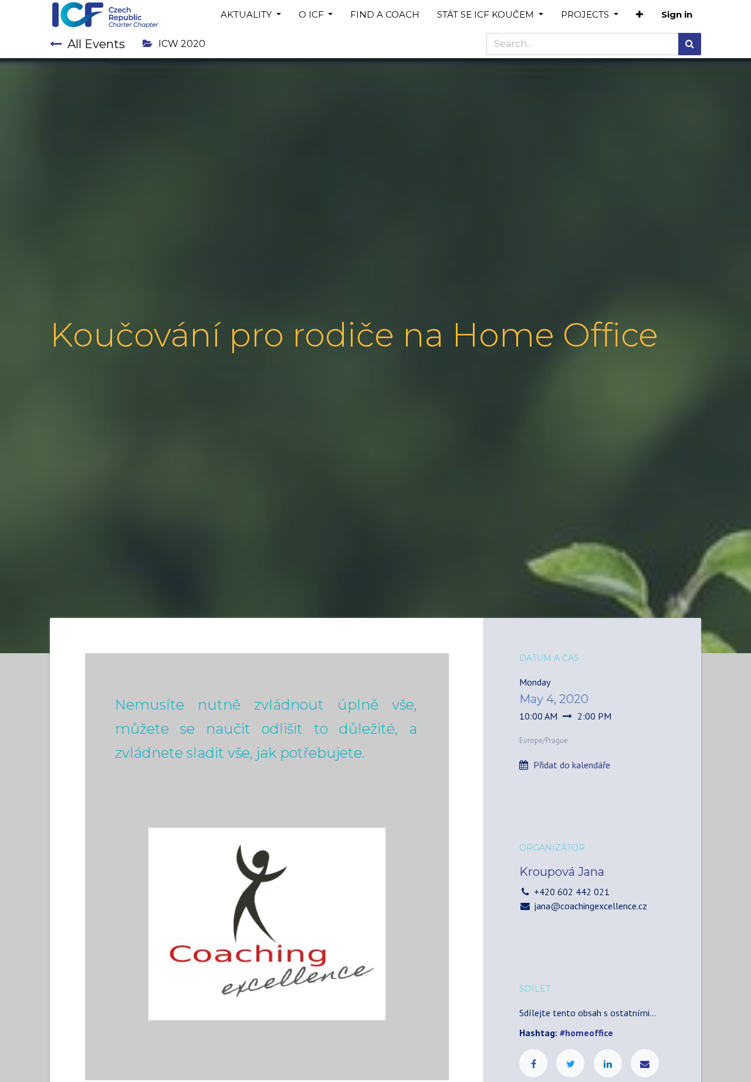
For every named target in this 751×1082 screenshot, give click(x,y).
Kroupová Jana (561, 872)
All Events (96, 44)
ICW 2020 (181, 43)
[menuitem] (384, 15)
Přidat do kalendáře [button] (571, 765)
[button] (639, 15)
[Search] (689, 44)
